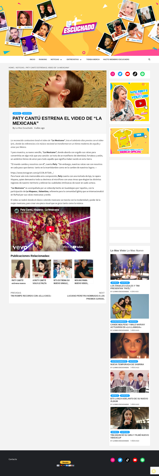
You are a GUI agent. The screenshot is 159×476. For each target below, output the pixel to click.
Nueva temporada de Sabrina (127, 364)
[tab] (144, 249)
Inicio (32, 59)
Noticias (55, 59)
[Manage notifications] (154, 471)
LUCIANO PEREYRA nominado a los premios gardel (86, 296)
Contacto (13, 459)
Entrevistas (73, 59)
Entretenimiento (119, 321)
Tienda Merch (92, 59)
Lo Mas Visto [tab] (118, 250)
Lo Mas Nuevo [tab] (135, 250)
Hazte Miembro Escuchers (116, 59)
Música (17, 113)
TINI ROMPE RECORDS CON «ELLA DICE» (31, 294)
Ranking (43, 59)
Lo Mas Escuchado (24, 128)
